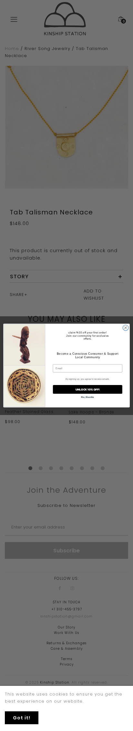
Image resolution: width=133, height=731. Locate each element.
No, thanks (87, 397)
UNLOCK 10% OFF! (87, 389)
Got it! (21, 718)
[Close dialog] (125, 328)
